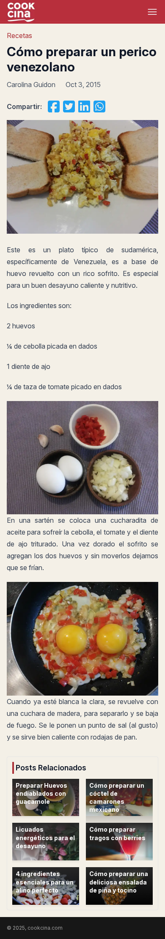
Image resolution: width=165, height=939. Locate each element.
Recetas (19, 35)
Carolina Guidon (31, 84)
